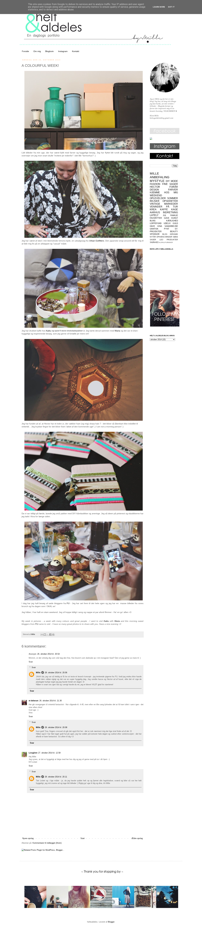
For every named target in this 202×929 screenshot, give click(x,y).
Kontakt (75, 51)
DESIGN (154, 189)
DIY (168, 181)
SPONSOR (154, 234)
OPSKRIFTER (170, 201)
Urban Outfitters (96, 241)
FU (68, 603)
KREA (153, 209)
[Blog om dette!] (44, 634)
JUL (164, 215)
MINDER (168, 237)
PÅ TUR (172, 206)
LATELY (154, 215)
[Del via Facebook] (50, 634)
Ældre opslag (137, 838)
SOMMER (172, 198)
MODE (174, 181)
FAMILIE (174, 215)
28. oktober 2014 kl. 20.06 (56, 672)
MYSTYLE (157, 180)
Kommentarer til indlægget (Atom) (47, 843)
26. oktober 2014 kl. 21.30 (50, 701)
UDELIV (167, 223)
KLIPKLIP (162, 242)
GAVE (166, 218)
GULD (175, 223)
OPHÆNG (160, 237)
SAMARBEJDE (171, 226)
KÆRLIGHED (172, 221)
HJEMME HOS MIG (164, 192)
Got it (171, 7)
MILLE (154, 173)
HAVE (152, 226)
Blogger (111, 922)
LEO (161, 240)
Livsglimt (33, 753)
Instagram (63, 51)
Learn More (159, 7)
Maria (117, 331)
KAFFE (164, 209)
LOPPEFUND (155, 223)
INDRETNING (170, 212)
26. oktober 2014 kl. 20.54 (48, 654)
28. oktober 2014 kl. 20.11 (56, 777)
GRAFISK (154, 229)
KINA (159, 226)
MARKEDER (171, 204)
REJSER (154, 201)
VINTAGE (155, 204)
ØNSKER (169, 242)
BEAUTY (174, 231)
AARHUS (155, 212)
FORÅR (173, 187)
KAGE (174, 209)
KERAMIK (174, 234)
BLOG (164, 234)
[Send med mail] (42, 634)
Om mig (37, 51)
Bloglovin (49, 51)
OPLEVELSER (158, 198)
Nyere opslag (28, 838)
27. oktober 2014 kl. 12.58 (49, 753)
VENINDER (156, 206)
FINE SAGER (170, 184)
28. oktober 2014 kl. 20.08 (56, 727)
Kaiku (48, 331)
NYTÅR (153, 237)
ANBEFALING (159, 177)
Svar (31, 662)
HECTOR (155, 187)
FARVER (173, 189)
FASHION (155, 184)
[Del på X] (47, 634)
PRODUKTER (172, 240)
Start (82, 838)
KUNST (174, 218)
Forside (25, 51)
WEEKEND (156, 195)
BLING (153, 221)
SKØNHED (154, 242)
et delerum (33, 701)
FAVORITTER (156, 218)
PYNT (166, 229)
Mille (38, 672)
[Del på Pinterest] (53, 634)
